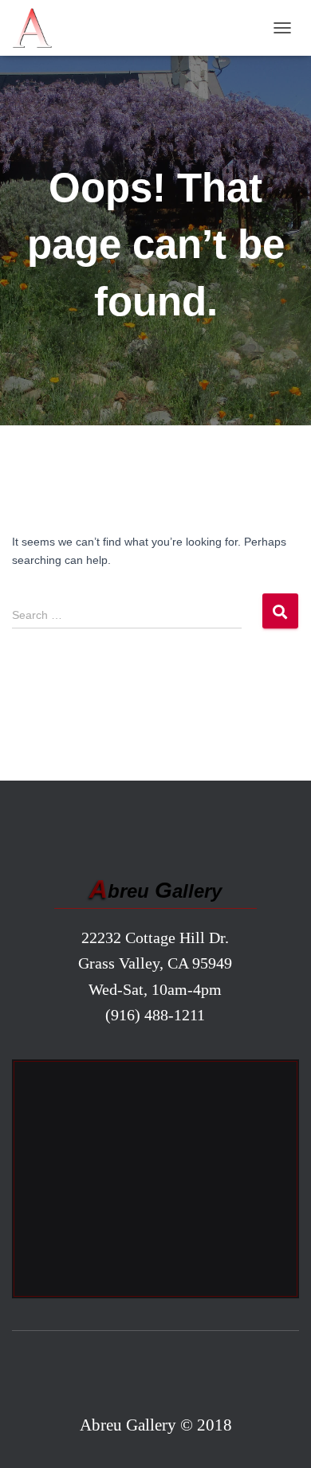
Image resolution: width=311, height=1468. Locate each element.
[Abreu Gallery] (38, 28)
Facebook (156, 1375)
